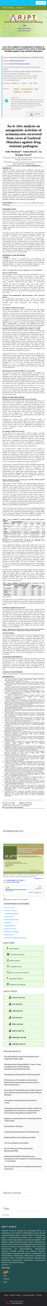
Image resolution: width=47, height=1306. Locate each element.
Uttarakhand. (27, 91)
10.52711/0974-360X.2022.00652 (18, 64)
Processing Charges (15, 978)
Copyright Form (15, 967)
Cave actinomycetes (27, 89)
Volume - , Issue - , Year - (24, 83)
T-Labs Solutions (16, 1303)
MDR (36, 89)
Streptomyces (18, 91)
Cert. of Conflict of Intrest (19, 972)
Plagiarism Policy (9, 926)
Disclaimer (7, 922)
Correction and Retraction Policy (15, 938)
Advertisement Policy (11, 919)
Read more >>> (39, 878)
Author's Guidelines (17, 954)
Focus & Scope (9, 907)
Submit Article (13, 948)
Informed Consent (10, 910)
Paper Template (14, 960)
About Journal (8, 8)
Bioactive (16, 89)
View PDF (36, 114)
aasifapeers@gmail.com (17, 61)
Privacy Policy (8, 916)
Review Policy (9, 935)
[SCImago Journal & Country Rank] (15, 899)
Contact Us (20, 8)
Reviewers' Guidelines (11, 932)
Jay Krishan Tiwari (37, 57)
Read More (6, 1265)
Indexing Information (17, 984)
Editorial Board (28, 1295)
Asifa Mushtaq (15, 57)
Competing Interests (11, 913)
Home (6, 1295)
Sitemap (39, 1295)
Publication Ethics (10, 929)
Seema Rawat (25, 57)
